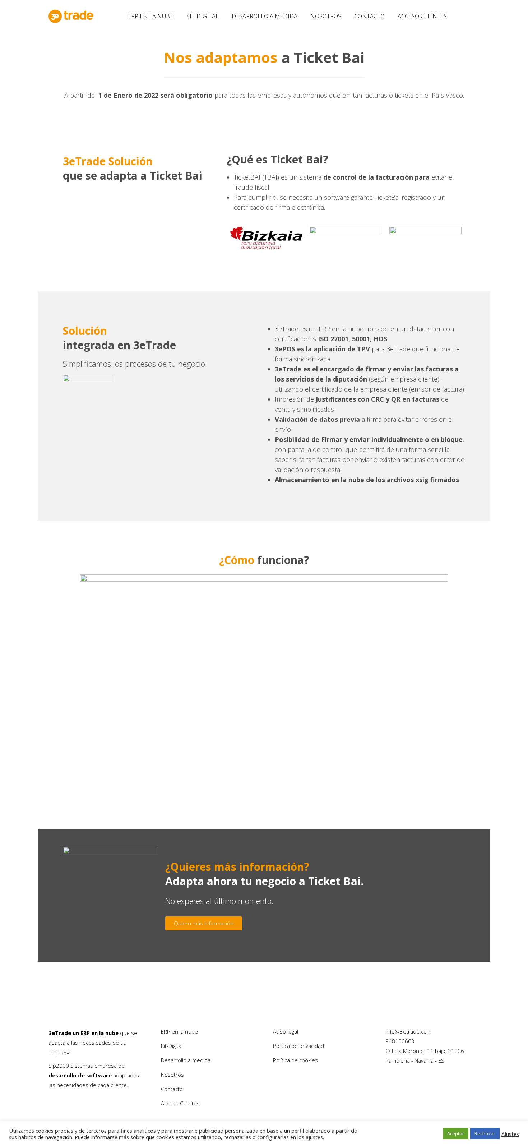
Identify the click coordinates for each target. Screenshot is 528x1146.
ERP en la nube (179, 1031)
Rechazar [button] (484, 1133)
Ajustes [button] (510, 1134)
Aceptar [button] (455, 1133)
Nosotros (172, 1074)
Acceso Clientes (180, 1103)
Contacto (172, 1088)
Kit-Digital (171, 1045)
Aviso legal (285, 1031)
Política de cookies (295, 1060)
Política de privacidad (298, 1045)
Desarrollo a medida (185, 1060)
